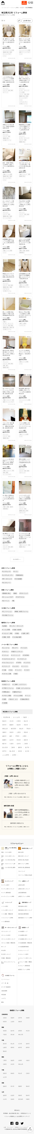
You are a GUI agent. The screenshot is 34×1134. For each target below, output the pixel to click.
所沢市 (4, 725)
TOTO (19, 662)
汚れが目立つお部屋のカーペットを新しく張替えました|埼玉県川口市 (25, 208)
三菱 (4, 670)
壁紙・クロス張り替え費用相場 (8, 868)
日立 (11, 670)
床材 (15, 593)
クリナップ (6, 666)
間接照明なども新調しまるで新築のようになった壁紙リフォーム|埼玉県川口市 (24, 126)
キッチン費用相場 (6, 892)
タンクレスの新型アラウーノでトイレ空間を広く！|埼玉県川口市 (25, 350)
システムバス (7, 571)
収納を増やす (25, 699)
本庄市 (26, 725)
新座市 (26, 740)
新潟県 (5, 1043)
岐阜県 (20, 1047)
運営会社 (16, 1110)
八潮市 (26, 743)
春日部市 (13, 728)
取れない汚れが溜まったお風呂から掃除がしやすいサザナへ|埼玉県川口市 (25, 312)
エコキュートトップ (23, 950)
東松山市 (5, 728)
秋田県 (5, 1021)
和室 (17, 633)
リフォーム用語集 (9, 1116)
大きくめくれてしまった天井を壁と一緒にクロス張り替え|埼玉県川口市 (25, 163)
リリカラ (24, 648)
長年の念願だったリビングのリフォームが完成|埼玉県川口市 (25, 459)
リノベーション (7, 611)
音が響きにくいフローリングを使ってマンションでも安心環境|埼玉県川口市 (8, 534)
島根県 (12, 1073)
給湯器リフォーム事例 (24, 969)
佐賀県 (12, 1095)
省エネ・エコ (13, 699)
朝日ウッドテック (17, 651)
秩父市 (26, 721)
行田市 (19, 721)
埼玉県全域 (6, 717)
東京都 (12, 1034)
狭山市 (21, 728)
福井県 (27, 1043)
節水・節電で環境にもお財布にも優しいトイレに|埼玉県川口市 (8, 171)
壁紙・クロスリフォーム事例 (8, 864)
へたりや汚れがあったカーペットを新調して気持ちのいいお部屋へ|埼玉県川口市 (8, 78)
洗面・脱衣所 (17, 629)
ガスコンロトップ (6, 931)
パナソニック (16, 655)
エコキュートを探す (23, 954)
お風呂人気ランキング (24, 888)
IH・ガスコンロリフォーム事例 (8, 962)
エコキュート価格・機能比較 (25, 962)
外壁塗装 (3, 994)
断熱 (2, 1002)
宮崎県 (12, 1099)
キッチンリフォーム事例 (7, 896)
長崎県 (20, 1095)
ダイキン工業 (7, 673)
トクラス (27, 662)
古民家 (5, 703)
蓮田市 (20, 747)
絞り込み (28, 20)
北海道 (5, 1017)
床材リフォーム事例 (23, 863)
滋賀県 (12, 1060)
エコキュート (7, 582)
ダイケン (5, 651)
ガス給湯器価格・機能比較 (25, 943)
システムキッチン (8, 575)
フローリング (24, 593)
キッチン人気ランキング (7, 888)
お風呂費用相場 (22, 892)
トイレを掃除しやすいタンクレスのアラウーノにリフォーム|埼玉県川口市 (25, 423)
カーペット (6, 600)
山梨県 (5, 1047)
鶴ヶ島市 (12, 751)
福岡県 (5, 1095)
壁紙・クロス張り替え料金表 (8, 860)
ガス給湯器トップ (22, 931)
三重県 (5, 1060)
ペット (28, 695)
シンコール (6, 648)
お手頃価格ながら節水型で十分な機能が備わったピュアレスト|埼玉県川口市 (24, 280)
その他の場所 (17, 637)
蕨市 (11, 736)
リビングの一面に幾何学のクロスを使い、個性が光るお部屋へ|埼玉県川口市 (8, 424)
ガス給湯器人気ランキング (25, 939)
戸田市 (17, 736)
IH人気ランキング (6, 954)
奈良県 (12, 1064)
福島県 (20, 1021)
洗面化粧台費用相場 (23, 914)
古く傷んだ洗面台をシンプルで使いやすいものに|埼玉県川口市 (8, 502)
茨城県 (5, 1030)
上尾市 (19, 732)
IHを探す (3, 950)
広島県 (27, 1073)
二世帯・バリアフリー (19, 684)
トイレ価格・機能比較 (7, 914)
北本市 (19, 743)
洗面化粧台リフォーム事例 (25, 917)
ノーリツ (25, 666)
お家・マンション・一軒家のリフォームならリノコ (17, 1127)
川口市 (12, 721)
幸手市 (4, 751)
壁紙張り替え (7, 593)
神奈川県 (20, 1034)
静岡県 (27, 1047)
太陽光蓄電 (4, 990)
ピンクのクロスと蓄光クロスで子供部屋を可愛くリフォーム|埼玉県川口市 (25, 540)
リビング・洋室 (7, 633)
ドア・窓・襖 (4, 983)
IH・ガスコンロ (7, 579)
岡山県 (20, 1073)
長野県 (12, 1047)
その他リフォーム (8, 615)
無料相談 (24, 3)
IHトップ (3, 946)
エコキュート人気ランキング (25, 958)
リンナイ (18, 670)
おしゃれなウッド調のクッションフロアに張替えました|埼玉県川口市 (8, 209)
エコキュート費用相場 (24, 965)
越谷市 (4, 736)
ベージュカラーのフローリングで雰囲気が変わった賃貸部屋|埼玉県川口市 (25, 504)
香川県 (12, 1086)
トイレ (16, 571)
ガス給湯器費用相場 (23, 946)
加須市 (19, 725)
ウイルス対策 (18, 695)
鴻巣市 (4, 732)
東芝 (16, 673)
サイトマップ (26, 1116)
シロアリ (3, 998)
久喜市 (12, 743)
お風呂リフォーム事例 (24, 896)
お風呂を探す (21, 885)
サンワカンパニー (8, 662)
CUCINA (26, 655)
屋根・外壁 (6, 637)
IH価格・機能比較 (6, 958)
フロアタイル (20, 597)
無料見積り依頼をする (17, 823)
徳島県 (5, 1086)
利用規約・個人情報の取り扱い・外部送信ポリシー (16, 1113)
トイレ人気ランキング (7, 910)
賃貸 (4, 699)
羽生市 (29, 728)
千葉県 (5, 1034)
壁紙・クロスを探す (6, 852)
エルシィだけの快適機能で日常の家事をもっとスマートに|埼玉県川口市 (25, 246)
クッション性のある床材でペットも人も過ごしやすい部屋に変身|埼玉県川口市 (8, 467)
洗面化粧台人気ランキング (25, 910)
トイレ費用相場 (5, 921)
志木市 (12, 740)
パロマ (27, 670)
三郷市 (13, 747)
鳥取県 (5, 1073)
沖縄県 (27, 1099)
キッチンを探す (5, 885)
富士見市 (5, 747)
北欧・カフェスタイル (23, 688)
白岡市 (14, 755)
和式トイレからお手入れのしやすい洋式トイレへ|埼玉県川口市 (25, 40)
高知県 (27, 1086)
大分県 (5, 1099)
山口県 (5, 1077)
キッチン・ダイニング (16, 626)
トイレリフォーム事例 (7, 917)
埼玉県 (27, 1030)
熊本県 (27, 1095)
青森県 (12, 1017)
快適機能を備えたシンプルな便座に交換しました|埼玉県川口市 (8, 246)
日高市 (20, 751)
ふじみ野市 (5, 755)
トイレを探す (4, 906)
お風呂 (5, 626)
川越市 (25, 717)
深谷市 (12, 732)
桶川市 (4, 743)
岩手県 (20, 1017)
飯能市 (12, 725)
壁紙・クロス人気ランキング (8, 856)
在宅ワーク (6, 684)
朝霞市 (4, 740)
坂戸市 (27, 747)
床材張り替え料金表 (23, 860)
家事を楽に (6, 692)
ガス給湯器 (18, 579)
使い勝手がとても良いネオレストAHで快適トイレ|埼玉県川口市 (8, 41)
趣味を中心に (17, 692)
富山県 (12, 1043)
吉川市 (27, 751)
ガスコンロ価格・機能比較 (8, 943)
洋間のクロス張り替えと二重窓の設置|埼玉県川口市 (8, 126)
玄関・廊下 (25, 633)
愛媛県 (20, 1086)
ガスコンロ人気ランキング (8, 939)
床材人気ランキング (23, 856)
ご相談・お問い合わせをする (17, 793)
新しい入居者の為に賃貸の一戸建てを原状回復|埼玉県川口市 (8, 320)
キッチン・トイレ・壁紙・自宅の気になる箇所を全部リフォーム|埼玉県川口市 (24, 83)
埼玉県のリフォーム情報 (7, 15)
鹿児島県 (20, 1099)
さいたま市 (16, 717)
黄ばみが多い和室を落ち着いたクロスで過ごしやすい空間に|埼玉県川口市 (8, 352)
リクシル (5, 655)
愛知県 (5, 1051)
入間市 (24, 736)
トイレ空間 (6, 629)
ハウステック (22, 659)
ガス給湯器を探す (22, 935)
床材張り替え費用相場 (24, 867)
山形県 (12, 1021)
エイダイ (16, 666)
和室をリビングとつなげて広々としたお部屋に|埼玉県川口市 (8, 282)
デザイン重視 (7, 695)
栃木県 (12, 1030)
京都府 (20, 1060)
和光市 (19, 740)
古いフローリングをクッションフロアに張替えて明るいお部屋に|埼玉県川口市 (8, 388)
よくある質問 (18, 1116)
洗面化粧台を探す (22, 906)
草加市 (26, 732)
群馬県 (20, 1030)
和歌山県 (20, 1064)
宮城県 (27, 1017)
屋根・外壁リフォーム (21, 611)
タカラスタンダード (9, 659)
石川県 (20, 1043)
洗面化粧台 (20, 575)
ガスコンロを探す (6, 935)
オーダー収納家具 (6, 987)
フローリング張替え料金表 (25, 875)
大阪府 (27, 1060)
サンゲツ (15, 648)
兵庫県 (5, 1064)
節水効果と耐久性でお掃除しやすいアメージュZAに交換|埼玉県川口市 (25, 388)
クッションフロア (8, 597)
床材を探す (21, 852)
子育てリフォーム (8, 688)
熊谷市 (4, 721)
